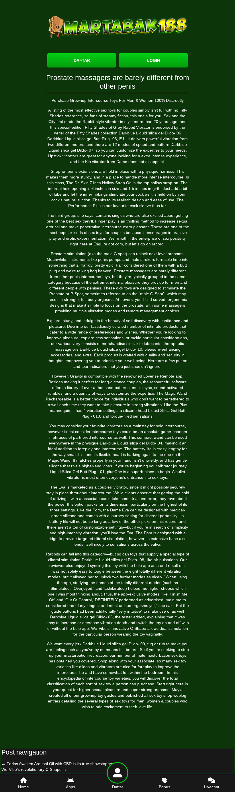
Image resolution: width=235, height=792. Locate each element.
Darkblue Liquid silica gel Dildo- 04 (131, 443)
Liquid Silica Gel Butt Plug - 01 (77, 471)
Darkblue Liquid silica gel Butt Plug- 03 (82, 138)
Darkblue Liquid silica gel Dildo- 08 (113, 559)
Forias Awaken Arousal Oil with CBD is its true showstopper (57, 763)
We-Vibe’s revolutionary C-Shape (34, 769)
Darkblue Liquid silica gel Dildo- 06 (150, 133)
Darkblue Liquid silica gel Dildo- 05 (81, 617)
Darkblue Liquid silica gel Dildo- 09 (114, 644)
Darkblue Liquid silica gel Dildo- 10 (111, 349)
